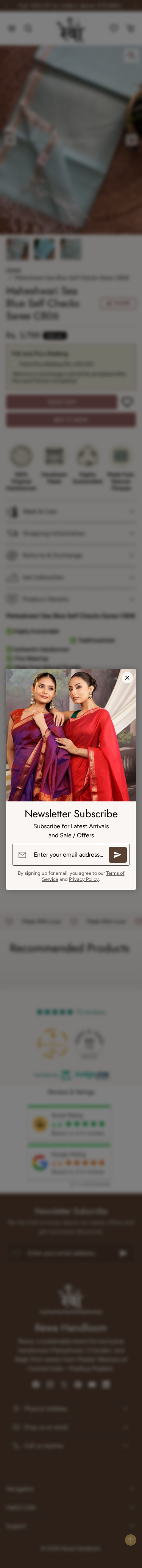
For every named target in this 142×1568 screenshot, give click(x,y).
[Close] (127, 677)
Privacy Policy (84, 879)
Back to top (130, 1540)
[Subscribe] (118, 855)
